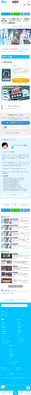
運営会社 (3, 367)
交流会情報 (4, 331)
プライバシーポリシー (5, 369)
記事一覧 (4, 323)
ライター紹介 (4, 343)
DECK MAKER (4, 315)
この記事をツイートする (15, 122)
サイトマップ (19, 369)
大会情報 (4, 329)
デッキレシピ (4, 339)
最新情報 (4, 327)
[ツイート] (25, 14)
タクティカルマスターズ (12, 108)
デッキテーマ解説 (5, 341)
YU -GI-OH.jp (17, 76)
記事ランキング (5, 325)
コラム (3, 335)
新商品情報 (4, 333)
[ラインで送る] (15, 14)
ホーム (3, 299)
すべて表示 (15, 286)
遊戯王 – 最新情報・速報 (14, 106)
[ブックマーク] (5, 14)
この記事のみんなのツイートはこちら (17, 127)
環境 (3, 337)
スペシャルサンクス (5, 313)
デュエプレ (19, 343)
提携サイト (3, 311)
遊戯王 (6, 299)
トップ (3, 321)
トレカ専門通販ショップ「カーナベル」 (15, 373)
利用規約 (18, 367)
